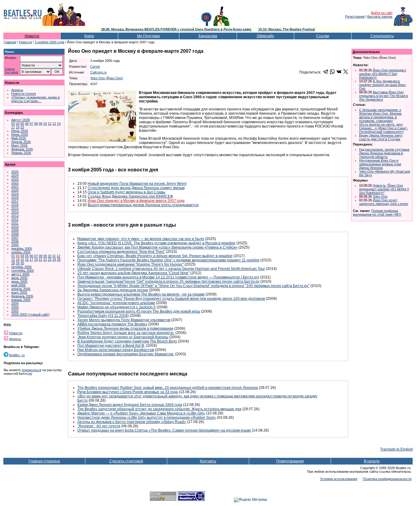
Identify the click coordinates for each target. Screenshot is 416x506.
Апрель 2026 (21, 142)
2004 (15, 303)
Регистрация (355, 16)
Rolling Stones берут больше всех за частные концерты (126, 333)
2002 (15, 311)
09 (40, 123)
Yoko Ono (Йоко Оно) (106, 78)
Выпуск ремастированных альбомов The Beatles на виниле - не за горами (141, 294)
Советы (10, 69)
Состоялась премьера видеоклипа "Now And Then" (121, 251)
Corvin (95, 66)
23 (22, 127)
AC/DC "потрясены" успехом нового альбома (116, 303)
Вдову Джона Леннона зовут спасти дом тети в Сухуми (381, 137)
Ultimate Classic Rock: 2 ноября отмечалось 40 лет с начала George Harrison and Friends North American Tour (171, 269)
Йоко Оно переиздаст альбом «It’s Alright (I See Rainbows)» (382, 73)
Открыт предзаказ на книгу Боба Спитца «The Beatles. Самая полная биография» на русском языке (164, 430)
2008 (15, 234)
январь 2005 (20, 300)
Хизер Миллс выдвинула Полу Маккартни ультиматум (123, 320)
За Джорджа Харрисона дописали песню (112, 290)
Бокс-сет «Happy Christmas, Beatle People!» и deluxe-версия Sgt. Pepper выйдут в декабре (155, 256)
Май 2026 (18, 138)
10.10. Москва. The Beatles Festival (286, 29)
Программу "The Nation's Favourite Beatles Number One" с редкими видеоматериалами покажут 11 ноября (168, 260)
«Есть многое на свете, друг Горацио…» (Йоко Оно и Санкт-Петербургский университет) (383, 128)
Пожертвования (290, 461)
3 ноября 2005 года (49, 42)
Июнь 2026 (19, 134)
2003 (15, 307)
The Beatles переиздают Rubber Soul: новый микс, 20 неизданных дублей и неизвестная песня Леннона (167, 388)
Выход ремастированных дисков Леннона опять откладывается (143, 205)
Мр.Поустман (148, 36)
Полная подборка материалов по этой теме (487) (377, 212)
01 (13, 256)
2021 (15, 186)
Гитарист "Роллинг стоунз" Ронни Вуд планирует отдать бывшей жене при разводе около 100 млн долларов (171, 298)
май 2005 (18, 285)
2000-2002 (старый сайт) (30, 314)
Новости (32, 36)
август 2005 (20, 274)
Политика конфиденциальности (387, 479)
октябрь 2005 (21, 267)
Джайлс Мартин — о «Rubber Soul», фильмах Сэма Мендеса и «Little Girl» (141, 413)
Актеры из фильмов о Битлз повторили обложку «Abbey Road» (131, 422)
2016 (15, 204)
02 (13, 123)
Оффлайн (265, 36)
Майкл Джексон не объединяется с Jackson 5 (116, 307)
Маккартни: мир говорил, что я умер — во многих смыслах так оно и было (140, 239)
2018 (15, 197)
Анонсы (17, 90)
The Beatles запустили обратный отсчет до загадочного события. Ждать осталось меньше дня (159, 409)
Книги (89, 36)
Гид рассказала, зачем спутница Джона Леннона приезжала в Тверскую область (384, 153)
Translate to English (396, 449)
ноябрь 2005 (20, 252)
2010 (15, 226)
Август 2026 (20, 120)
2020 (15, 190)
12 (49, 123)
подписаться (31, 370)
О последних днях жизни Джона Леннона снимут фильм (136, 188)
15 (22, 259)
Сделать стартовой (126, 461)
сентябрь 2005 (22, 270)
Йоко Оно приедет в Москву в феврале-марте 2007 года (136, 201)
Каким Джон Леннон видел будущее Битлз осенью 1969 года (129, 405)
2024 (15, 175)
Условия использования (338, 479)
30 (22, 263)
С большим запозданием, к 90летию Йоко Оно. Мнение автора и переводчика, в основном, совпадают (380, 115)
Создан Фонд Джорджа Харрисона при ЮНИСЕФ (130, 196)
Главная (10, 42)
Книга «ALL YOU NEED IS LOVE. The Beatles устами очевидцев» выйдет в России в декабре (156, 243)
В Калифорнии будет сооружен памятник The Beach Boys (127, 341)
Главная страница (44, 461)
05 (22, 123)
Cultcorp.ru (98, 72)
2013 (15, 215)
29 (17, 263)
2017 (15, 201)
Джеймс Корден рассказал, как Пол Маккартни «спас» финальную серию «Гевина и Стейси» (157, 247)
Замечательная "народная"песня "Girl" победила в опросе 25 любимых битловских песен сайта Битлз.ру (168, 281)
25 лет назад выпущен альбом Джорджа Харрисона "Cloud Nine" (133, 273)
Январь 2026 (21, 153)
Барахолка (208, 36)
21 (40, 259)
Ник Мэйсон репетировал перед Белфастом (115, 350)
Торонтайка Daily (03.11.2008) (103, 316)
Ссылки (322, 36)
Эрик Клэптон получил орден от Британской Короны (122, 337)
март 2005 (19, 292)
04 (22, 256)
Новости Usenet (23, 93)
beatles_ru (17, 355)
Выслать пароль (380, 16)
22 (45, 259)
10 (45, 123)
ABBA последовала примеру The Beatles (112, 324)
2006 (15, 241)
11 (54, 256)
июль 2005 (19, 278)
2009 (15, 230)
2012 (15, 219)
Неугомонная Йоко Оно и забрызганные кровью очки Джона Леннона (380, 164)
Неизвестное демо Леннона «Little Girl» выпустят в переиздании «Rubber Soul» (146, 417)
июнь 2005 (19, 281)
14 (59, 123)
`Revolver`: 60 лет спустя (98, 426)
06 (27, 123)
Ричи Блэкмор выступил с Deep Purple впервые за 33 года (127, 392)
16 (27, 259)
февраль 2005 (22, 296)
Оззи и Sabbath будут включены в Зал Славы (126, 192)
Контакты (208, 461)
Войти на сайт (382, 13)
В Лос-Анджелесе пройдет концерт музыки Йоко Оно (382, 84)
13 (54, 123)
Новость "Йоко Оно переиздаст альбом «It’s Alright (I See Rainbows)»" (384, 189)
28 (13, 263)
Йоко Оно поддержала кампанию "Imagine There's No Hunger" (130, 264)
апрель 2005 (20, 289)
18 (36, 259)
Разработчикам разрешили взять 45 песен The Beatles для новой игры (138, 311)
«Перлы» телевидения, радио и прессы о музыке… (35, 99)
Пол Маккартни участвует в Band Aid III (111, 345)
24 (54, 259)
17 (13, 127)
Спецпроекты (382, 36)
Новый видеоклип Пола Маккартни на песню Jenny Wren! (137, 183)
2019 (15, 194)
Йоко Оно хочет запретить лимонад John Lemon (383, 202)
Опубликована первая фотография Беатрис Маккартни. (125, 354)
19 (17, 127)
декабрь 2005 (21, 248)
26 (59, 259)
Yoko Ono (380, 196)
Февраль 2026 (22, 149)
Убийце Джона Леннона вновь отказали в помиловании (125, 328)
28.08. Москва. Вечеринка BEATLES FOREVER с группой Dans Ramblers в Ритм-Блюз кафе (176, 29)
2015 (15, 208)
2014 (15, 212)
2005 (15, 245)
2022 (15, 183)
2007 (15, 237)
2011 (14, 223)
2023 (15, 179)
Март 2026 (19, 145)
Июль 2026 (19, 131)
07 (31, 123)
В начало (372, 461)
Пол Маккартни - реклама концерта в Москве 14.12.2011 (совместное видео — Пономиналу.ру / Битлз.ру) (168, 277)
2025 (15, 172)
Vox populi (11, 72)
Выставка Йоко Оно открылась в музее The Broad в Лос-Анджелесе (383, 95)
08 (36, 123)
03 (17, 123)
